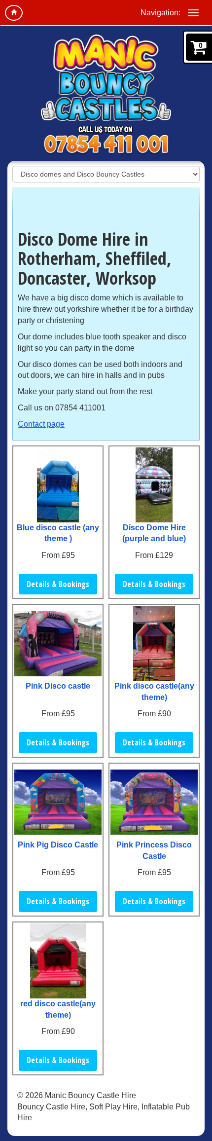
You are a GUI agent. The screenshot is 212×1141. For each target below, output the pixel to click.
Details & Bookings (58, 584)
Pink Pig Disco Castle (58, 845)
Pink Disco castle (58, 686)
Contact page (41, 424)
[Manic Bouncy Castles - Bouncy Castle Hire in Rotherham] (106, 78)
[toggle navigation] (193, 12)
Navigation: (160, 12)
